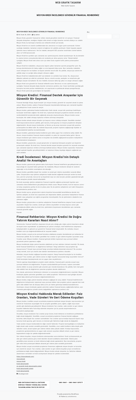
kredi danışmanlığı (23, 371)
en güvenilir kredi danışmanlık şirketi (29, 366)
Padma (63, 396)
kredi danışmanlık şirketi (25, 368)
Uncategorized (23, 374)
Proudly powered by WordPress (68, 394)
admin (38, 35)
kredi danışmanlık (23, 364)
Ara (88, 32)
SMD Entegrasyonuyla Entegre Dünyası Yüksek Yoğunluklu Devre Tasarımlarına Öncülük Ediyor (32, 385)
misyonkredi (21, 359)
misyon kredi (21, 361)
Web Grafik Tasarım (68, 2)
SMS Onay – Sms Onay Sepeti (71, 382)
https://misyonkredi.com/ (25, 356)
